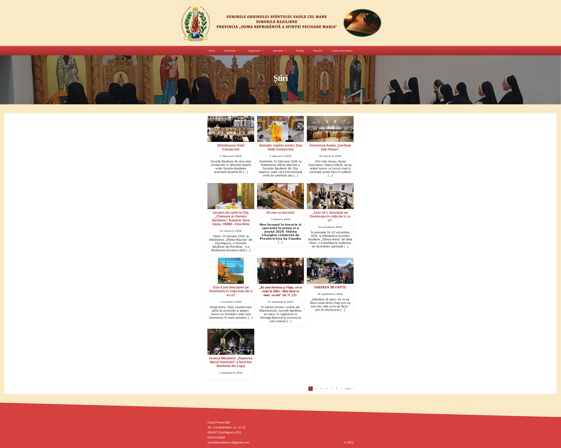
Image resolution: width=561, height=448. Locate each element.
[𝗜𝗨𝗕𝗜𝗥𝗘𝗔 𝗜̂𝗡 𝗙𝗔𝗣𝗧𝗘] (330, 260)
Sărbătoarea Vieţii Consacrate (230, 147)
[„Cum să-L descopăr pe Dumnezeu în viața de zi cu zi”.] (330, 185)
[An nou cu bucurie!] (280, 185)
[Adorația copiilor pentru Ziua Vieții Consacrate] (280, 118)
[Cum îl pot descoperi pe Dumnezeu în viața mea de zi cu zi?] (230, 260)
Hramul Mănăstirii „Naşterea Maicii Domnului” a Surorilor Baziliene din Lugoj (230, 362)
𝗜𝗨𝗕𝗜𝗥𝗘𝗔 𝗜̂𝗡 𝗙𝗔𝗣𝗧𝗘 (330, 287)
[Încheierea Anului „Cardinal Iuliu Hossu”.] (330, 118)
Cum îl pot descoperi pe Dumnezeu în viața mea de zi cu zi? (230, 291)
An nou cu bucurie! (280, 212)
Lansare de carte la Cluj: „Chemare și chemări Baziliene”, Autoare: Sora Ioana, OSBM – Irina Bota (231, 218)
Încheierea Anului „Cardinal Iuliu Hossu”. (330, 147)
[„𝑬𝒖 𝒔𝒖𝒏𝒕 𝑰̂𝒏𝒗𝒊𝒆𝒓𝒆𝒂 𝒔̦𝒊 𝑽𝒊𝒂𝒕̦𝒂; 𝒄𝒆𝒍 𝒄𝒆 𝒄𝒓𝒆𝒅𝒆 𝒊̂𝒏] (280, 260)
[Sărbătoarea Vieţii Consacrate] (230, 118)
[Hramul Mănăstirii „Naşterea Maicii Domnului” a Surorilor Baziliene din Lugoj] (230, 331)
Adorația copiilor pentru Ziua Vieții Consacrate (280, 147)
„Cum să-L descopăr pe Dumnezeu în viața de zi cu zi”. (330, 216)
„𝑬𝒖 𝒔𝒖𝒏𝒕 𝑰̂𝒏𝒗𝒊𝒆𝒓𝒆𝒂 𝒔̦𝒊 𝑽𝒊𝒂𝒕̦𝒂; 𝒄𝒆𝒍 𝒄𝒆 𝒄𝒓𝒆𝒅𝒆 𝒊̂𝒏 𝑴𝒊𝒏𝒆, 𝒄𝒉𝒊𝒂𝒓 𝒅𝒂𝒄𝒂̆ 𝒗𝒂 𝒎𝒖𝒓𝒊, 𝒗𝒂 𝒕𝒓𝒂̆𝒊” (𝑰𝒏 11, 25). (280, 291)
